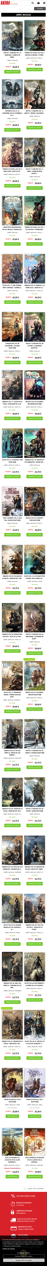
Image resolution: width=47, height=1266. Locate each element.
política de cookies (9, 1248)
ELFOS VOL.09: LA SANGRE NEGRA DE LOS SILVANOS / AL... (12, 927)
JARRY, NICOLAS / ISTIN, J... (34, 58)
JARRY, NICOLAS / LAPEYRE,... (34, 1165)
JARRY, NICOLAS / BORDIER (12, 872)
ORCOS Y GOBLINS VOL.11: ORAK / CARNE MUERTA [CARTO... (34, 171)
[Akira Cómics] (9, 3)
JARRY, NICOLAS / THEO (12, 1105)
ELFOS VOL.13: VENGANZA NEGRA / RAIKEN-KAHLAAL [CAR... (12, 695)
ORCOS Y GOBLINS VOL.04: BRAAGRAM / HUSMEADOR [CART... (34, 637)
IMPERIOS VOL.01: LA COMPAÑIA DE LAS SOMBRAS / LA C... (12, 113)
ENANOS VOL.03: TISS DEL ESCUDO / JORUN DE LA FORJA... (34, 927)
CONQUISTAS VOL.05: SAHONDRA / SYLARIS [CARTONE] (12, 346)
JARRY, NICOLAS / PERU (34, 581)
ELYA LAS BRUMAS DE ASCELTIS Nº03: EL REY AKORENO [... (12, 1160)
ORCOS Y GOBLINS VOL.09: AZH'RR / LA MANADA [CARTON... (34, 346)
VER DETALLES (12, 1116)
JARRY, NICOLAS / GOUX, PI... (34, 290)
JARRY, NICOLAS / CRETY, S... (34, 872)
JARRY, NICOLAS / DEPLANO (12, 758)
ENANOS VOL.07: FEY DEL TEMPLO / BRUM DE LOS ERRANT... (12, 753)
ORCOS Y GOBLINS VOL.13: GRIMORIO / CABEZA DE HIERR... (12, 55)
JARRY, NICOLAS (12, 60)
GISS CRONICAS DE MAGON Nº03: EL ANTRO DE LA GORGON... (34, 1160)
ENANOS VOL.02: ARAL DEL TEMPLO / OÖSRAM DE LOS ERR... (12, 985)
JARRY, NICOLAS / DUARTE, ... (12, 700)
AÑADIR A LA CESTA (12, 71)
